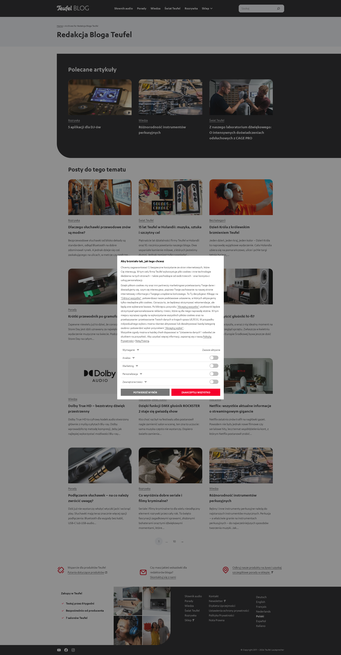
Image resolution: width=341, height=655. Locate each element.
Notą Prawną (142, 340)
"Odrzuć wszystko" (131, 298)
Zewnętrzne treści (132, 381)
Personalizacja (130, 373)
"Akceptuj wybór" (174, 327)
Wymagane (129, 349)
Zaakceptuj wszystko (196, 392)
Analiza (126, 357)
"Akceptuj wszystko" (188, 306)
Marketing (128, 365)
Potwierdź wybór (145, 392)
